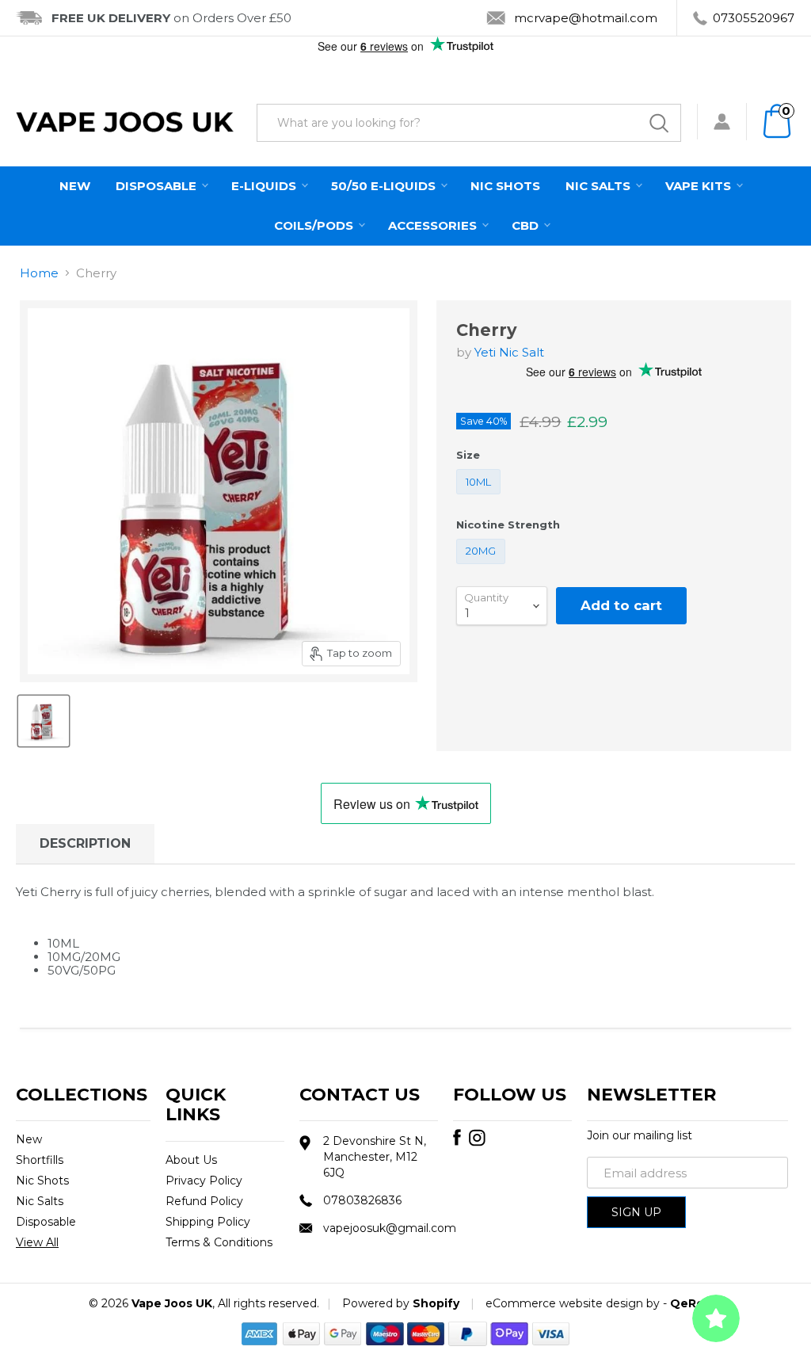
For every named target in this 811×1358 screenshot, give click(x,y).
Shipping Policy (208, 1222)
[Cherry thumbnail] (43, 721)
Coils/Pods (315, 225)
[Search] (659, 123)
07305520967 (753, 17)
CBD (527, 225)
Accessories (434, 225)
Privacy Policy (204, 1180)
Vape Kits (699, 185)
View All (37, 1242)
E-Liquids (265, 185)
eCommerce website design (564, 1303)
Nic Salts (599, 185)
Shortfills (39, 1160)
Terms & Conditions (219, 1242)
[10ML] (480, 497)
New (74, 185)
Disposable (158, 185)
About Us (191, 1160)
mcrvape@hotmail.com (585, 17)
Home (39, 273)
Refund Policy (204, 1201)
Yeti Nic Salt (509, 352)
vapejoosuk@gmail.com (389, 1228)
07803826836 (362, 1200)
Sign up (636, 1212)
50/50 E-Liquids (385, 185)
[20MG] (483, 567)
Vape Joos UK (171, 1303)
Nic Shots (505, 185)
